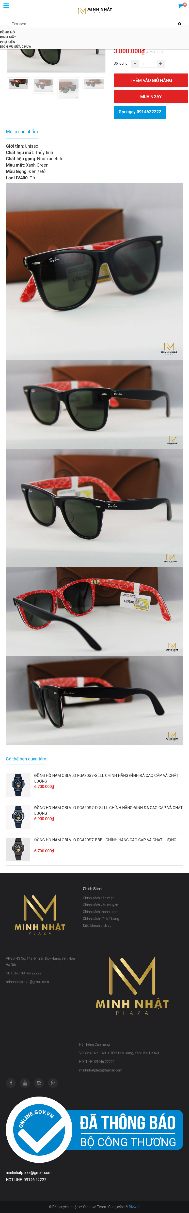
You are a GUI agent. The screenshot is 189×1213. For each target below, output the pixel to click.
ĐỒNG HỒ (7, 32)
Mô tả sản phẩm (22, 131)
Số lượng (120, 63)
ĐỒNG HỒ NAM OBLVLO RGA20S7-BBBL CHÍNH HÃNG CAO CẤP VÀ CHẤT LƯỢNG (105, 840)
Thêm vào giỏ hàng (151, 80)
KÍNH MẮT (8, 37)
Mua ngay (151, 96)
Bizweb (135, 1207)
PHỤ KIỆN (7, 42)
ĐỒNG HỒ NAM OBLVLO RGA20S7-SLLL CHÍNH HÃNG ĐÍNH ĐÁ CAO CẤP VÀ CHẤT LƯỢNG (106, 778)
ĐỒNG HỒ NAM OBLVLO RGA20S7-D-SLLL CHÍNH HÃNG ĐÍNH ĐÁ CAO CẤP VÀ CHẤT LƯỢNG (108, 810)
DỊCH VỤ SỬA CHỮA (15, 46)
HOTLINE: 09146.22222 (26, 1179)
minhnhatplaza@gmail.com (28, 1172)
